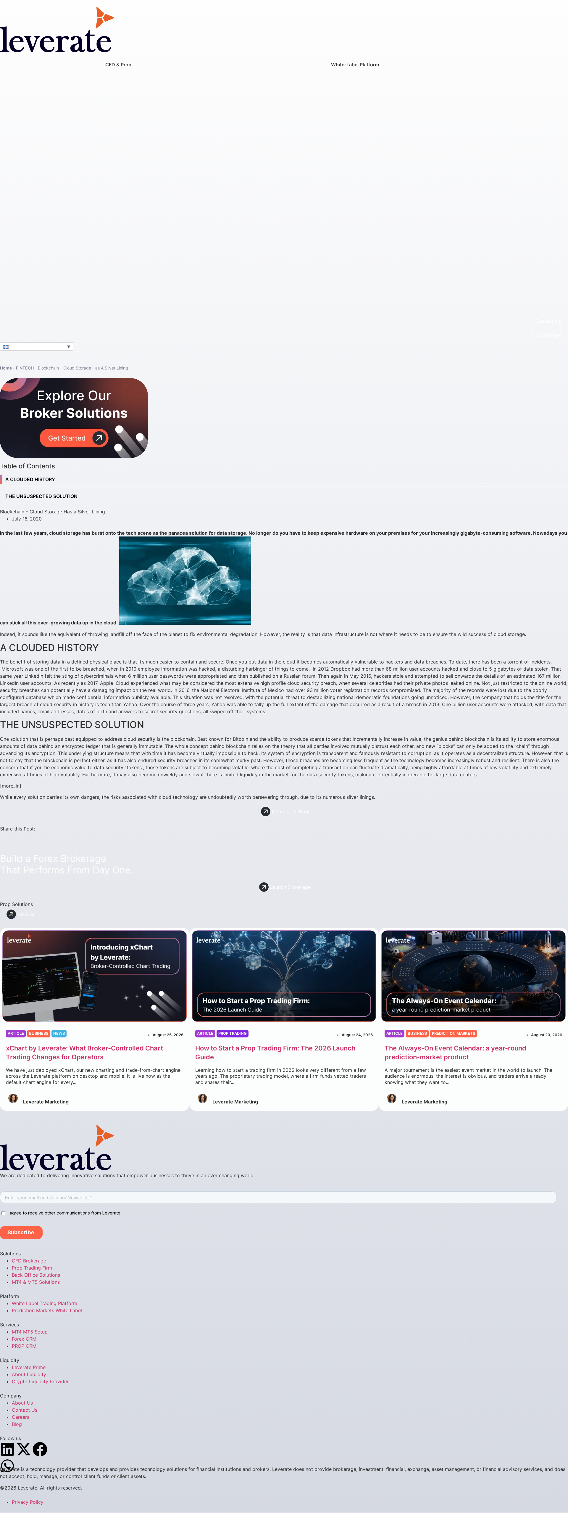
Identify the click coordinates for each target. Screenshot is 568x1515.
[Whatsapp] (7, 1465)
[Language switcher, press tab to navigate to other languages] (36, 346)
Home (6, 367)
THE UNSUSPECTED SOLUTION (41, 496)
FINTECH (25, 367)
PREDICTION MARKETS (453, 1033)
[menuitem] (118, 184)
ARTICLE (16, 1033)
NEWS (59, 1033)
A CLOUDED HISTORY (30, 479)
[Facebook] (40, 1449)
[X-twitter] (23, 1449)
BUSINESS (38, 1033)
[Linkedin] (7, 1449)
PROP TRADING (232, 1033)
